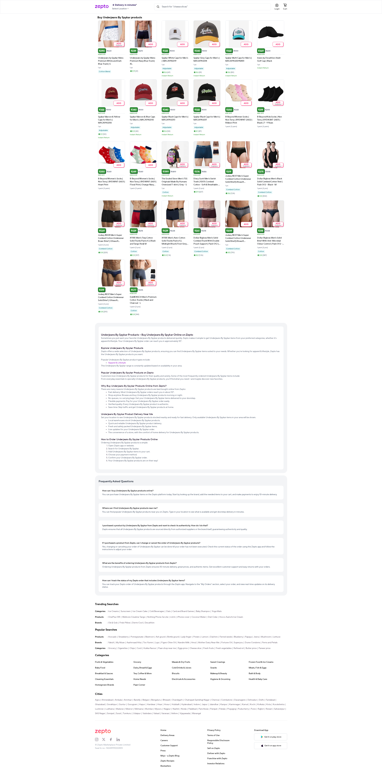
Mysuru (158, 709)
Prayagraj (231, 709)
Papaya (248, 637)
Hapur (142, 704)
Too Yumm (148, 642)
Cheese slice (195, 648)
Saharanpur (279, 709)
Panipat (213, 709)
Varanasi (165, 713)
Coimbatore (226, 700)
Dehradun (252, 700)
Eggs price (183, 648)
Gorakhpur (112, 704)
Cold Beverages (156, 611)
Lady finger (186, 637)
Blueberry (238, 637)
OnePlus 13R (114, 617)
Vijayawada (185, 713)
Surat (118, 713)
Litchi (172, 617)
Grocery (112, 648)
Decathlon (149, 622)
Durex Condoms (252, 642)
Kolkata (260, 704)
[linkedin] (120, 739)
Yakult (111, 642)
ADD (119, 44)
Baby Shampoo (203, 611)
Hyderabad (186, 704)
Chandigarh (177, 700)
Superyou (238, 642)
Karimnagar (234, 704)
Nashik (176, 709)
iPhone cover (183, 617)
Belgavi (145, 700)
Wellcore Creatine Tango (133, 617)
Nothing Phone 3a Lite (157, 617)
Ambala (118, 700)
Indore (197, 704)
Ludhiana (109, 709)
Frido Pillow (124, 622)
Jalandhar (213, 704)
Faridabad (270, 700)
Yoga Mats (217, 611)
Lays (157, 642)
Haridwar (151, 704)
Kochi (252, 704)
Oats (168, 611)
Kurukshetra (278, 704)
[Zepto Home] (102, 7)
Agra (97, 700)
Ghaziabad (100, 704)
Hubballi (175, 704)
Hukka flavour (149, 648)
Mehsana (138, 709)
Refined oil (239, 648)
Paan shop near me (167, 648)
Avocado (112, 637)
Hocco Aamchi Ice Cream (231, 617)
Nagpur (167, 709)
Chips (132, 648)
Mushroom (266, 637)
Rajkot (261, 709)
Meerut (129, 709)
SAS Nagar (100, 713)
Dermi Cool (137, 622)
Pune (253, 709)
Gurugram (132, 704)
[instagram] (98, 739)
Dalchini (214, 637)
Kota (268, 704)
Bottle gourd (173, 637)
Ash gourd (160, 637)
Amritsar (128, 700)
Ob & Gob (113, 622)
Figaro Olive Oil (168, 642)
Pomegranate (137, 637)
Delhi (261, 700)
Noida (183, 709)
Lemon (205, 637)
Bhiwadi (166, 700)
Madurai (120, 709)
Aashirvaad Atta (134, 642)
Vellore (174, 713)
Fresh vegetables (224, 648)
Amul (193, 642)
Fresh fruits (208, 648)
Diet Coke (212, 617)
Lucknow (99, 709)
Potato (196, 637)
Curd (139, 648)
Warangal (196, 713)
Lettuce (276, 637)
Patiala (222, 709)
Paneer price (264, 648)
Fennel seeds (226, 637)
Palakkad (192, 709)
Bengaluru (156, 700)
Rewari (269, 709)
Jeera (256, 637)
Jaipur (204, 704)
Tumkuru (127, 713)
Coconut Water (199, 617)
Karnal (245, 704)
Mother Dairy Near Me (208, 642)
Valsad (156, 713)
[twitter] (105, 739)
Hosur (167, 704)
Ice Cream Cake (140, 611)
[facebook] (112, 739)
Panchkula (203, 709)
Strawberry (123, 637)
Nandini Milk (183, 642)
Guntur (122, 704)
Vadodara (147, 713)
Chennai (215, 700)
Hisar (159, 704)
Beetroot (149, 637)
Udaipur (137, 713)
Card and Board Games (183, 611)
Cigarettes (123, 648)
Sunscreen (126, 611)
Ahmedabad (107, 700)
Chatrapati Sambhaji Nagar (197, 700)
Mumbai (149, 709)
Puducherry (243, 709)
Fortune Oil (226, 642)
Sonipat (110, 713)
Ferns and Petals (269, 642)
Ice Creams (113, 611)
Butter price (251, 648)
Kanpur (223, 704)
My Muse (120, 642)
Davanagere (240, 700)
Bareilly (137, 700)
